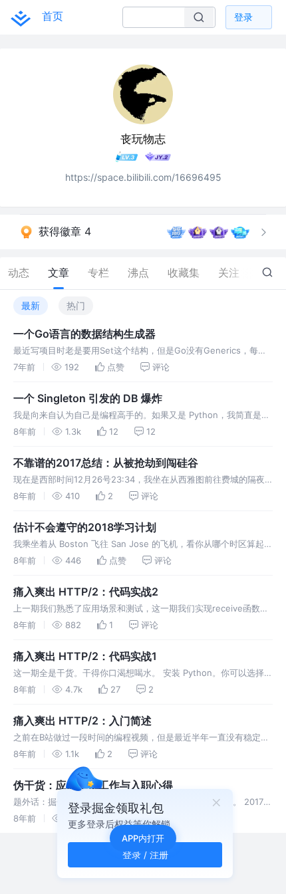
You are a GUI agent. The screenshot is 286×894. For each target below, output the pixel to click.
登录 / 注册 (145, 854)
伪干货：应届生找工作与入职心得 (93, 785)
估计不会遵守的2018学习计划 (84, 527)
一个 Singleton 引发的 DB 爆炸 (87, 398)
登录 (243, 17)
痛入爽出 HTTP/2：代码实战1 (85, 656)
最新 (30, 305)
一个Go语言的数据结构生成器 (84, 333)
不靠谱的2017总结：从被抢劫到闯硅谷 (105, 462)
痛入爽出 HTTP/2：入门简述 (82, 720)
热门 (76, 305)
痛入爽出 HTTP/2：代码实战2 (85, 591)
